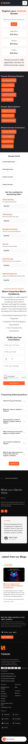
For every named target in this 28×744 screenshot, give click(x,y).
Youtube (6, 723)
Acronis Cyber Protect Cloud (7, 704)
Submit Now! (13, 383)
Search (14, 24)
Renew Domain (7, 116)
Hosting (3, 698)
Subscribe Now (6, 637)
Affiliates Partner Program (7, 681)
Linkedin (6, 719)
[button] (6, 359)
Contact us (18, 695)
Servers (3, 691)
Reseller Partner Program (7, 673)
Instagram (18, 719)
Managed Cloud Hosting (5, 688)
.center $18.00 (7, 85)
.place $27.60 (7, 100)
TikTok (6, 727)
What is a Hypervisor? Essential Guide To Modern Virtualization (13, 586)
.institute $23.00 (8, 95)
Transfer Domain (8, 121)
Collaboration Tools (6, 707)
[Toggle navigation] (24, 3)
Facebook (6, 714)
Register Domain (8, 111)
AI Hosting (3, 693)
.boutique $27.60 (8, 80)
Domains (3, 701)
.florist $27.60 (7, 90)
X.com (16, 714)
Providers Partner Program (8, 678)
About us (17, 693)
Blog (16, 687)
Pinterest (17, 723)
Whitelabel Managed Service (8, 676)
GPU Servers (4, 696)
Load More (13, 463)
